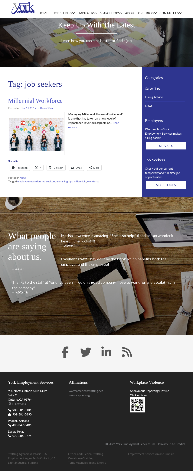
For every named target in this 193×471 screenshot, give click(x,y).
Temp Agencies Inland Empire (87, 462)
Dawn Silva (46, 108)
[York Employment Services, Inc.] (23, 8)
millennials (80, 181)
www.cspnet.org (79, 395)
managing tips (65, 181)
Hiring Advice (154, 97)
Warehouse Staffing (80, 458)
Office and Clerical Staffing (85, 454)
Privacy (163, 444)
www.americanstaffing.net (86, 390)
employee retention (29, 181)
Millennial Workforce (35, 100)
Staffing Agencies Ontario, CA (27, 454)
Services (166, 145)
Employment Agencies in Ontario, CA (32, 458)
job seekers (48, 181)
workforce (93, 181)
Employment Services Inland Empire (151, 454)
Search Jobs (166, 185)
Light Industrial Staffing (23, 462)
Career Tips (152, 88)
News (23, 177)
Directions (19, 403)
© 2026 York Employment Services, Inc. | (131, 444)
